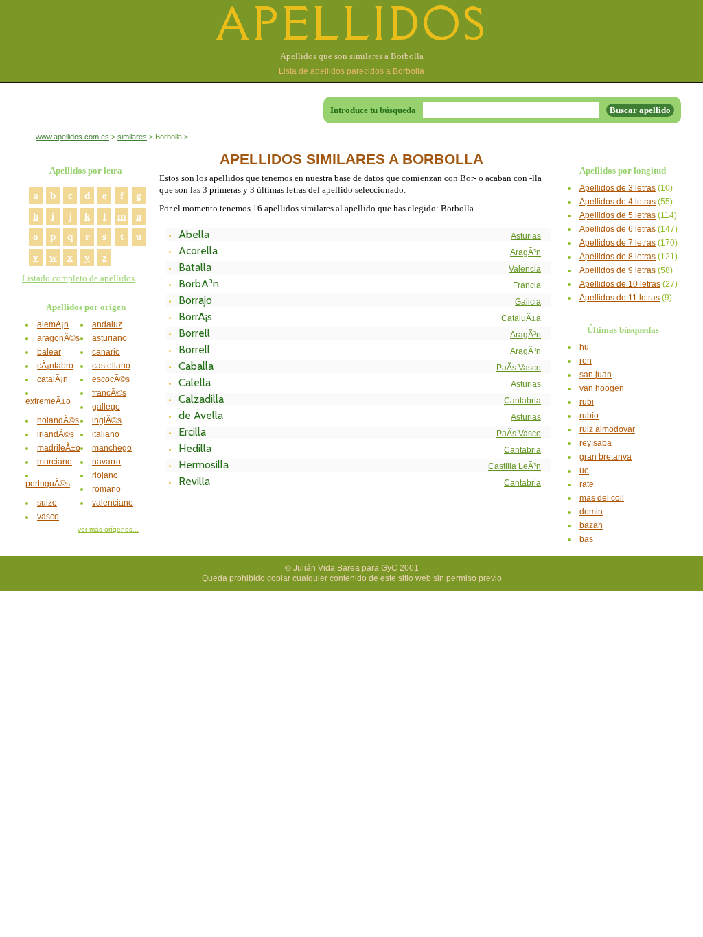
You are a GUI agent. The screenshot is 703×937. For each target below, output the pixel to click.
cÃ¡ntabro (55, 365)
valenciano (112, 503)
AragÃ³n (525, 252)
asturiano (109, 338)
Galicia (528, 302)
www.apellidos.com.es (72, 136)
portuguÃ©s (47, 483)
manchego (112, 448)
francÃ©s (109, 393)
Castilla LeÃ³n (514, 466)
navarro (106, 461)
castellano (111, 365)
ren (585, 361)
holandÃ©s (58, 420)
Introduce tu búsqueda (373, 110)
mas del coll (601, 498)
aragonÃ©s (58, 338)
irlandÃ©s (55, 434)
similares (132, 136)
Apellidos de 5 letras (617, 215)
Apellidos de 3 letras (617, 188)
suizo (47, 503)
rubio (589, 415)
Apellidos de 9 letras (617, 270)
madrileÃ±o (58, 448)
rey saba (595, 443)
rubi (586, 402)
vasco (48, 516)
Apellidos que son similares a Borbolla (352, 56)
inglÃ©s (107, 420)
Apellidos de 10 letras (619, 284)
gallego (106, 407)
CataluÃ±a (521, 318)
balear (49, 352)
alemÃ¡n (53, 324)
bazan (591, 525)
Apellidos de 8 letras (617, 256)
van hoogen (601, 388)
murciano (54, 461)
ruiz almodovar (607, 429)
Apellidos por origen (86, 307)
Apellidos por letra (85, 170)
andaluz (107, 324)
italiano (105, 434)
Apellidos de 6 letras (617, 229)
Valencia (525, 269)
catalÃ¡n (52, 379)
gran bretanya (605, 457)
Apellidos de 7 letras (617, 243)
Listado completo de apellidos (78, 278)
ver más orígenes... (108, 529)
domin (591, 512)
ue (584, 470)
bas (586, 539)
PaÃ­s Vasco (518, 367)
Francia (527, 285)
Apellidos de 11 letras (619, 298)
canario (106, 352)
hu (584, 347)
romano (106, 489)
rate (586, 484)
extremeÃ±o (48, 401)
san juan (595, 374)
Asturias (526, 236)
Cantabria (522, 400)
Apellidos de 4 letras (617, 201)
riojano (105, 475)
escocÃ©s (111, 379)
